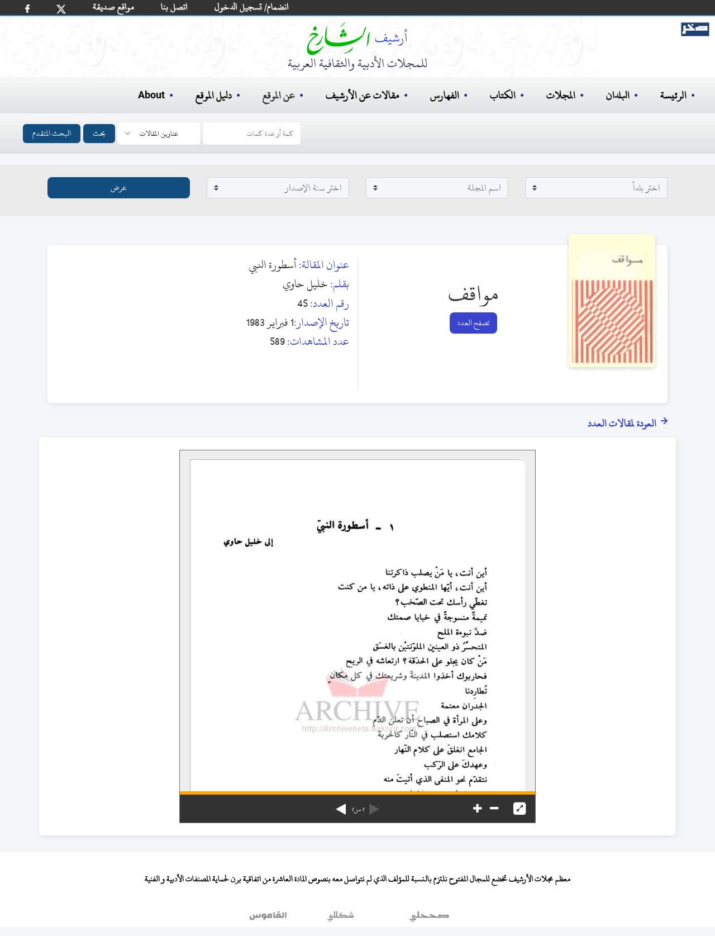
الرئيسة (673, 95)
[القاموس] (269, 918)
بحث (99, 133)
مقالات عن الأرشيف (362, 95)
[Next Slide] (341, 805)
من (357, 809)
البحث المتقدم (51, 133)
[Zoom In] (477, 809)
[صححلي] (429, 918)
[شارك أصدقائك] (27, 8)
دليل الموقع (214, 95)
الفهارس (444, 95)
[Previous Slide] (374, 805)
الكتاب (503, 95)
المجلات (560, 95)
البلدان (618, 95)
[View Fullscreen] (519, 809)
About (151, 95)
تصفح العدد (473, 322)
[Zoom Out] (494, 809)
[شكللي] (340, 918)
